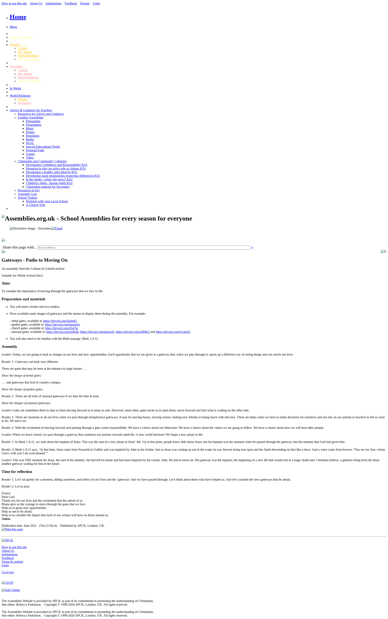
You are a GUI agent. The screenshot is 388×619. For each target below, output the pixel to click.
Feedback (71, 3)
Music (30, 128)
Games (30, 154)
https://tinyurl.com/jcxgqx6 (173, 331)
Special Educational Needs (43, 146)
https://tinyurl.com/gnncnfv (97, 331)
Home (18, 16)
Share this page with (18, 247)
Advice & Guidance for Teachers (31, 110)
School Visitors (27, 197)
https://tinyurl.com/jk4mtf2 (60, 321)
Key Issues (25, 52)
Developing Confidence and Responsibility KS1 (57, 165)
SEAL (30, 143)
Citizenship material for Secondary (48, 186)
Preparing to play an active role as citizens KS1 (56, 168)
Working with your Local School (47, 201)
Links (96, 3)
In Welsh (15, 88)
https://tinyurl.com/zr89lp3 (133, 331)
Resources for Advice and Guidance (41, 114)
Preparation (33, 121)
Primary (18, 44)
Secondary (18, 66)
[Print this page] (12, 529)
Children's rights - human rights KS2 (49, 183)
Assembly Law (27, 194)
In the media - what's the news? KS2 (49, 179)
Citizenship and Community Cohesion (42, 161)
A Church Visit (35, 205)
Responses (32, 135)
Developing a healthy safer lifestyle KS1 (51, 172)
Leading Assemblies (30, 117)
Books (30, 139)
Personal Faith (35, 150)
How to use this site (14, 3)
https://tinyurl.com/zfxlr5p (61, 328)
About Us (36, 3)
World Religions (28, 55)
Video (30, 157)
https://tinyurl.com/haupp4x (62, 324)
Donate (85, 3)
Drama (30, 132)
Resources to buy (29, 190)
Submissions (53, 3)
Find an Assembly (22, 37)
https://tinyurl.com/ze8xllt (62, 331)
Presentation (33, 124)
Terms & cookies (12, 561)
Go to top (8, 572)
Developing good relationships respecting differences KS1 (63, 175)
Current (22, 48)
